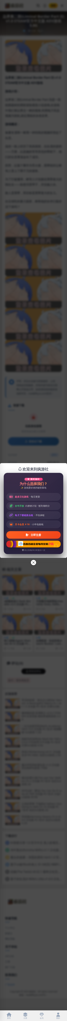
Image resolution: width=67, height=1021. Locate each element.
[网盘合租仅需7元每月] (33, 544)
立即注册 (35, 535)
